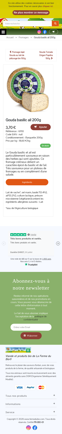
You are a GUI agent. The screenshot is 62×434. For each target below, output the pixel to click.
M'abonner (32, 335)
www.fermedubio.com (34, 419)
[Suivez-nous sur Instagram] (39, 31)
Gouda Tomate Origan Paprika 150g (46, 55)
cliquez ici (48, 6)
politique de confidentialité (35, 318)
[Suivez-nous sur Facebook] (45, 31)
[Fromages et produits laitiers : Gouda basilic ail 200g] (28, 89)
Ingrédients (27, 182)
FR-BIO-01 (39, 422)
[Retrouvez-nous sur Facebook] (34, 427)
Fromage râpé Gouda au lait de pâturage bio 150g (17, 55)
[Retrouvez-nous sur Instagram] (28, 427)
